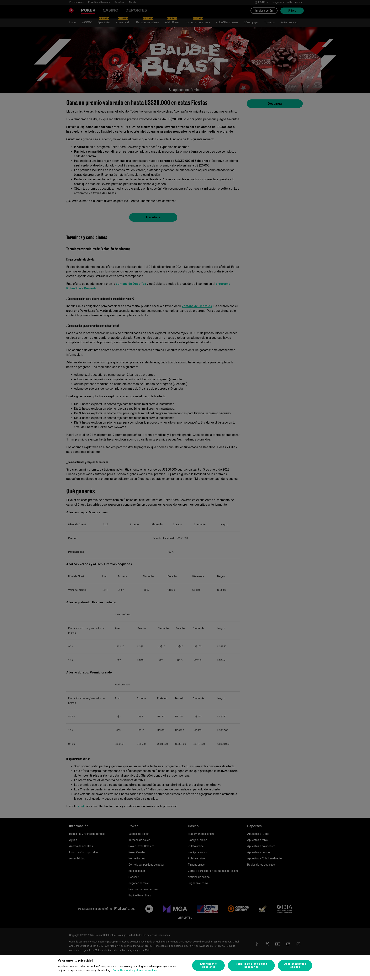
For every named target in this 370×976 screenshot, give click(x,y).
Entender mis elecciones (208, 965)
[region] (185, 965)
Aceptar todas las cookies (295, 965)
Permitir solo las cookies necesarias (251, 965)
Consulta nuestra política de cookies (135, 970)
